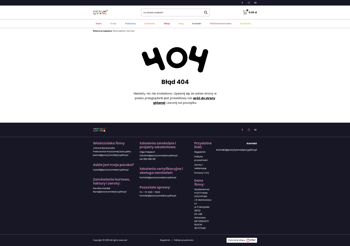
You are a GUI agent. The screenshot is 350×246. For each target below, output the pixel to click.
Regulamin (199, 152)
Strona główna (119, 31)
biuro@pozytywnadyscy (106, 191)
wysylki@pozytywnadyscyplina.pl (111, 169)
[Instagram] (248, 2)
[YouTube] (255, 2)
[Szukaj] (205, 12)
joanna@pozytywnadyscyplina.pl (110, 155)
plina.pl (122, 191)
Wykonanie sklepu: (236, 240)
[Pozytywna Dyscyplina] (100, 12)
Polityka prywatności (183, 240)
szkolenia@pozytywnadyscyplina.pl (158, 155)
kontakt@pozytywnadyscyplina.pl (158, 177)
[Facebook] (242, 2)
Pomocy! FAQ (201, 172)
